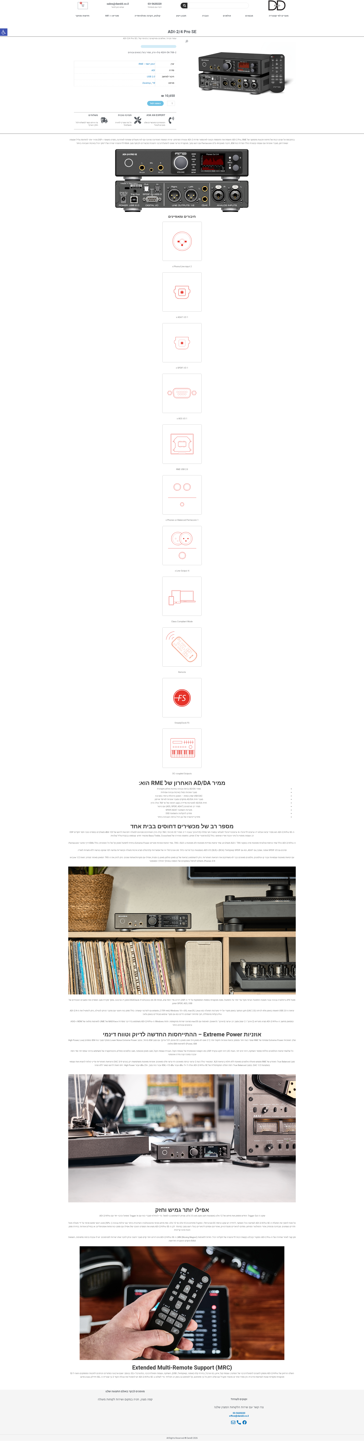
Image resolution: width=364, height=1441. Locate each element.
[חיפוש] (184, 5)
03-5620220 (155, 3)
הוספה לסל (155, 103)
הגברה (205, 15)
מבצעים (249, 15)
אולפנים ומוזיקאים (157, 38)
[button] (3, 32)
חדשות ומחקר (82, 15)
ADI (153, 70)
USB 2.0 (151, 76)
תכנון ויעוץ (181, 15)
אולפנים (227, 15)
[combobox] (218, 5)
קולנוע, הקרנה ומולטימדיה (147, 15)
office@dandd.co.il (239, 1416)
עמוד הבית (171, 38)
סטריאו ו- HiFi (112, 15)
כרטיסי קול (143, 38)
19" (153, 83)
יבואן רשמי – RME (147, 64)
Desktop (146, 83)
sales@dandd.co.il (118, 3)
